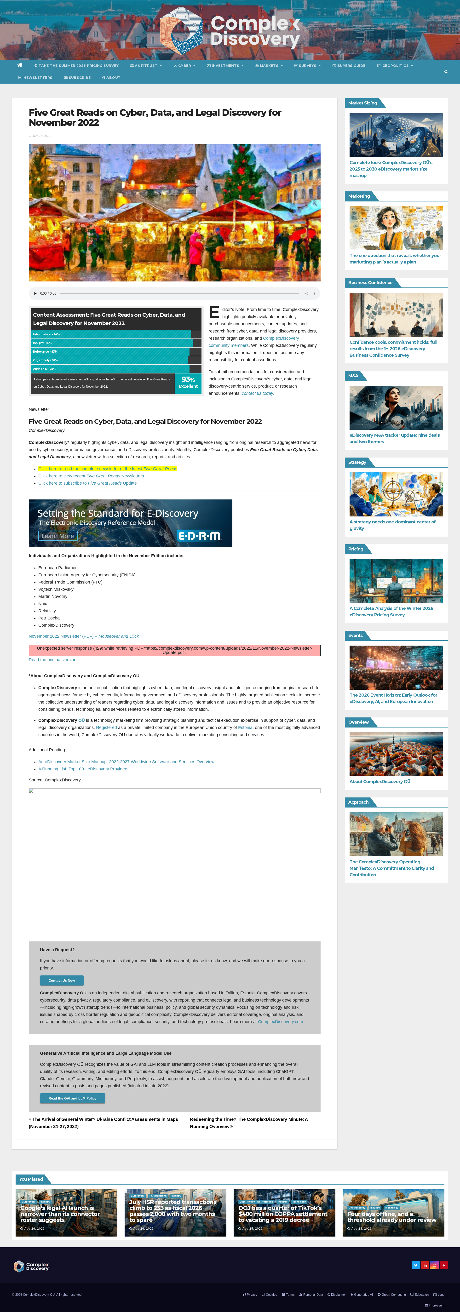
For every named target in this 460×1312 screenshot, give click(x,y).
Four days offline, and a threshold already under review (391, 1216)
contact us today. (258, 393)
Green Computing (393, 1294)
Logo (440, 1294)
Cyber (184, 65)
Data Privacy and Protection (256, 1201)
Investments (226, 65)
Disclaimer (338, 1294)
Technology (299, 1201)
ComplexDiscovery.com (280, 1021)
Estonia (245, 727)
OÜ (81, 720)
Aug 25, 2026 (252, 1228)
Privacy (251, 1294)
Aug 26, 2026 (34, 1228)
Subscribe (79, 77)
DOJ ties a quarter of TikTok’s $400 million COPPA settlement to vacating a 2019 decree (282, 1213)
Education (421, 1294)
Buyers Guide (351, 65)
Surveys (308, 65)
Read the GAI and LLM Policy (73, 1098)
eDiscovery (28, 1201)
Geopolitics (395, 65)
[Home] (20, 66)
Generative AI (363, 1294)
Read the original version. (53, 659)
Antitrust (146, 65)
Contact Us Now (62, 980)
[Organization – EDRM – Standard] (130, 523)
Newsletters (37, 77)
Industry (45, 1201)
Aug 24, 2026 (361, 1228)
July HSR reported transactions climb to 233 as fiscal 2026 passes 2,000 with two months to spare (172, 1210)
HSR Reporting (158, 1195)
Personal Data (312, 1294)
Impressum (436, 1305)
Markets (269, 65)
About (113, 77)
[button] (446, 71)
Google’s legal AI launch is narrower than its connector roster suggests (60, 1213)
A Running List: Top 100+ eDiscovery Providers (83, 769)
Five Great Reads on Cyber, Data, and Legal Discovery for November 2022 (155, 117)
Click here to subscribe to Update (87, 483)
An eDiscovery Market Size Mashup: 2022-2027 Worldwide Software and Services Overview (126, 761)
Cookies (271, 1294)
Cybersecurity (357, 1207)
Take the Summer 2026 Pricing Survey (78, 65)
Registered (106, 727)
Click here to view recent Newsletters (91, 476)
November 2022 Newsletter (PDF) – (84, 636)
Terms (290, 1294)
